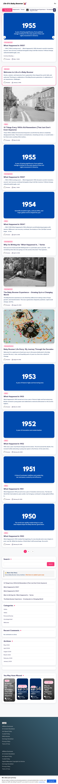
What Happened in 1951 (14, 489)
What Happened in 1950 (14, 536)
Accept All (51, 781)
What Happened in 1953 (14, 396)
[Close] (56, 777)
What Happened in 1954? (14, 224)
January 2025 (8, 661)
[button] (9, 56)
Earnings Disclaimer (8, 739)
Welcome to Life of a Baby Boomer (18, 72)
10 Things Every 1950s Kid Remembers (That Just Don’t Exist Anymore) (25, 583)
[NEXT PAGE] (32, 551)
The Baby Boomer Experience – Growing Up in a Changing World (27, 9)
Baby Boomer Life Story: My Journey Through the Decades (28, 349)
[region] (29, 780)
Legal (4, 723)
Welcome (6, 69)
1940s (5, 609)
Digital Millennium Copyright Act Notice (13, 761)
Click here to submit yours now (34, 575)
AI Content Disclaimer (8, 729)
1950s (5, 124)
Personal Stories (8, 346)
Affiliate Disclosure (7, 726)
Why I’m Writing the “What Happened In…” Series (24, 245)
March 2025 (7, 655)
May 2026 (7, 645)
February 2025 (8, 658)
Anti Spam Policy (7, 731)
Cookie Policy (42, 782)
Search (7, 559)
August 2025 (7, 651)
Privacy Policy (6, 741)
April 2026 (7, 648)
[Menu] (55, 3)
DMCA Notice (6, 736)
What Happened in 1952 (14, 444)
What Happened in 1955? (14, 45)
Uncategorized (8, 42)
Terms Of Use (6, 744)
